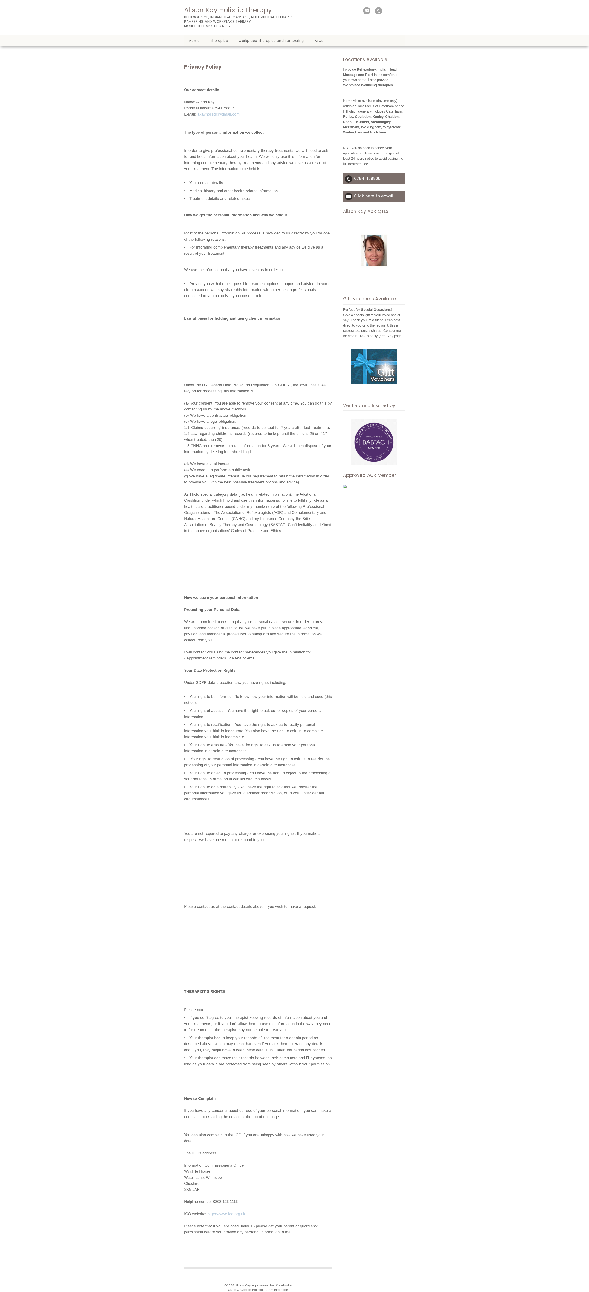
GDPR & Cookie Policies (246, 1290)
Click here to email (373, 196)
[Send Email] (366, 10)
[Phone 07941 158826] (378, 10)
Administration (277, 1290)
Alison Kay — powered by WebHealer (263, 1285)
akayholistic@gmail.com (218, 114)
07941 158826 (367, 178)
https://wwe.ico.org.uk (226, 1214)
